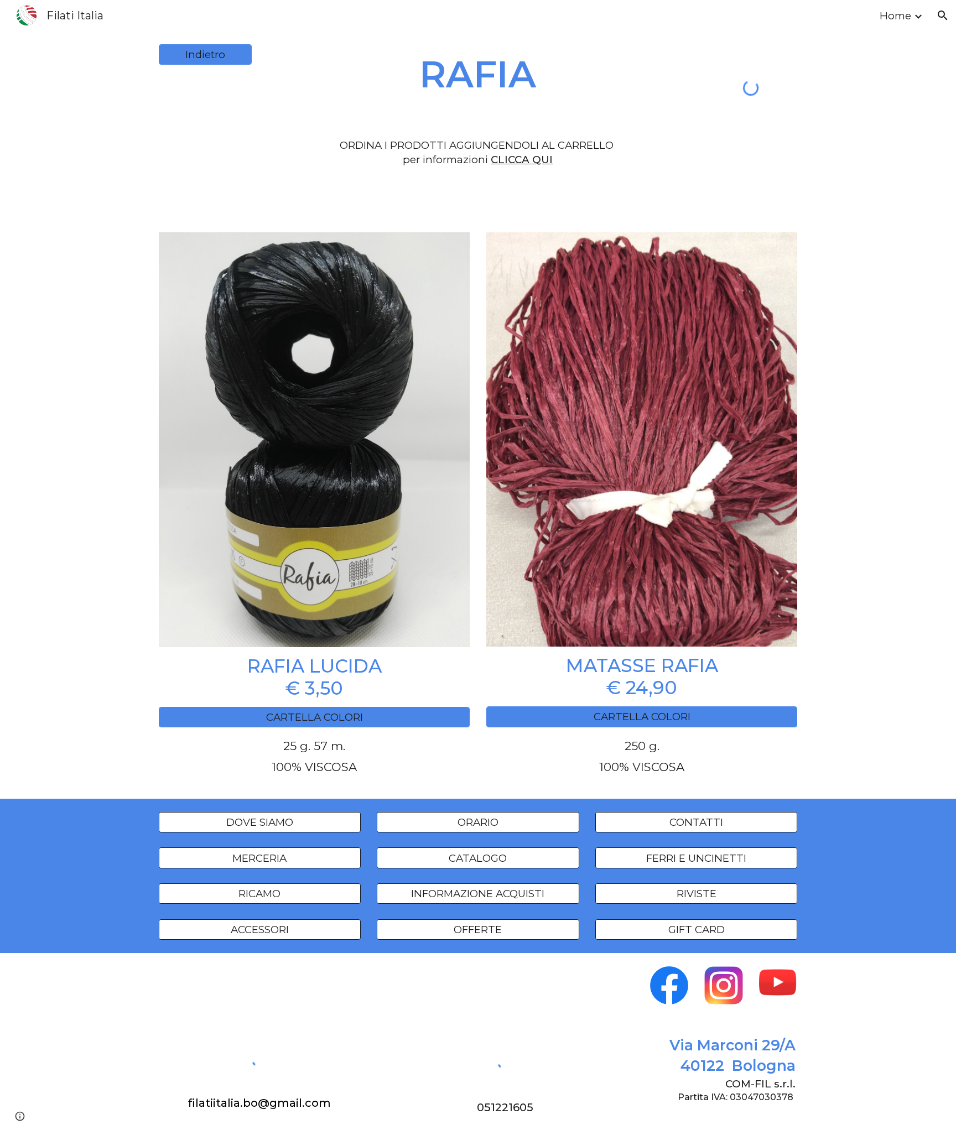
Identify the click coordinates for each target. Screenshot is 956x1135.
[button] (942, 15)
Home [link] (895, 15)
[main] (478, 74)
